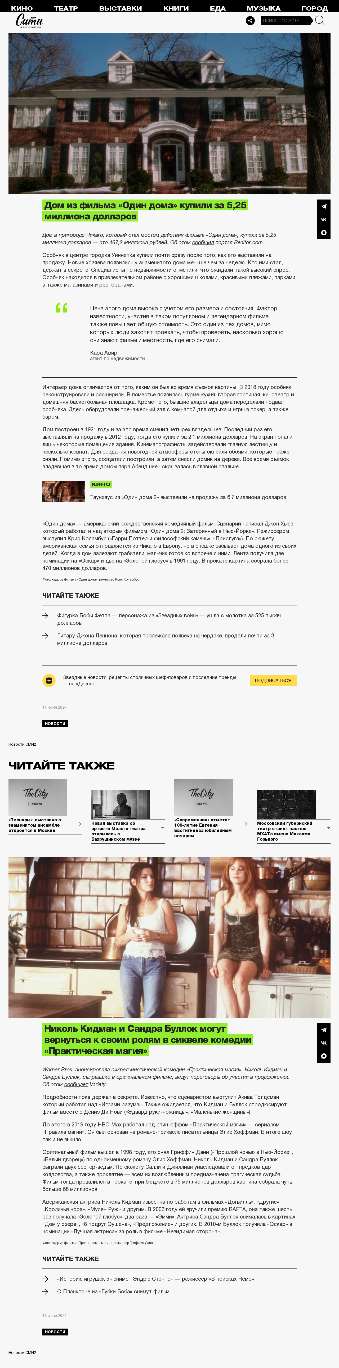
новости (55, 724)
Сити (29, 20)
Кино (22, 8)
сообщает (76, 1084)
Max (324, 232)
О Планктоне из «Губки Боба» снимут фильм (113, 1291)
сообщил (203, 242)
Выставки (120, 8)
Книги (176, 8)
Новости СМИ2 (22, 744)
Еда (218, 8)
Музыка (263, 8)
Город (315, 8)
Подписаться (273, 680)
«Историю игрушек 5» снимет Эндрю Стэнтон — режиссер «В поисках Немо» (155, 1279)
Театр (66, 8)
